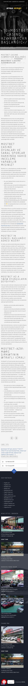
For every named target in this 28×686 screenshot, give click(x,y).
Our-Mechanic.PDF (10, 461)
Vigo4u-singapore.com (9, 505)
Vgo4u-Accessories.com (10, 496)
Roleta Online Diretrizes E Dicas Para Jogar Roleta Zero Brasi (12, 438)
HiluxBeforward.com (9, 499)
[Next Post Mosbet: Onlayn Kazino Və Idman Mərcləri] (16, 438)
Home (11, 47)
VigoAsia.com (7, 484)
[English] (2, 684)
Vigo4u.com (7, 482)
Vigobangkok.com (8, 501)
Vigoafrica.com (7, 507)
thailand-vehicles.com (9, 503)
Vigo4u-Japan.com (8, 494)
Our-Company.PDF (10, 465)
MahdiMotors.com (8, 497)
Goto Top (14, 471)
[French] (4, 684)
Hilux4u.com (7, 488)
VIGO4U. (23, 682)
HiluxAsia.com (7, 486)
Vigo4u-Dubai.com (8, 492)
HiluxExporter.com (8, 490)
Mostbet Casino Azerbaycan (11, 62)
